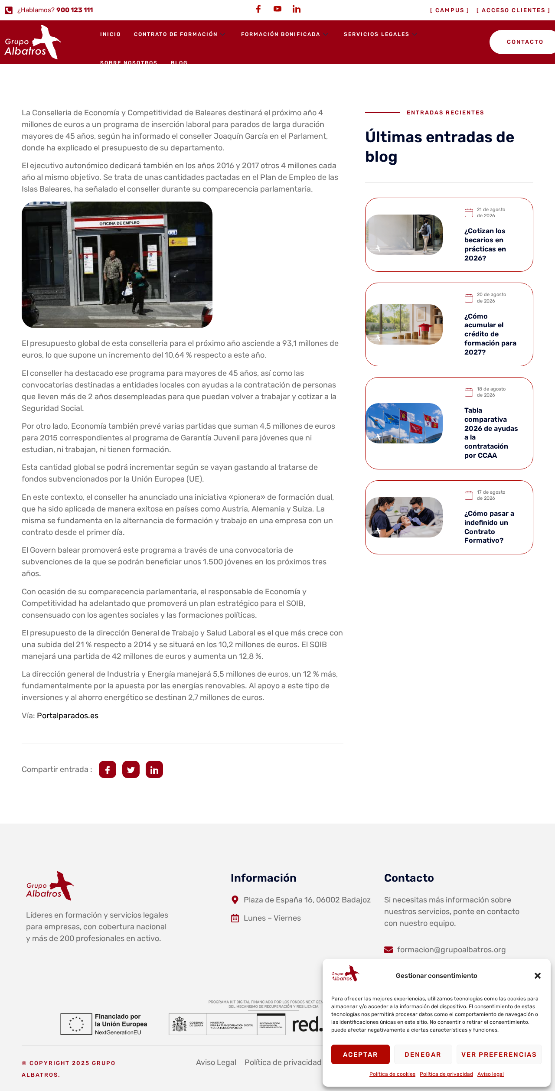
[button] (537, 975)
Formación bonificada (280, 34)
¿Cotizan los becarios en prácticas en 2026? (485, 244)
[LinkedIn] (296, 8)
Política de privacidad (446, 1074)
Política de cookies (392, 1074)
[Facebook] (258, 8)
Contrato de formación (176, 34)
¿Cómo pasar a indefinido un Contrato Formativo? (489, 526)
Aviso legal (490, 1074)
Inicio (110, 34)
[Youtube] (277, 8)
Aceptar (360, 1054)
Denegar (423, 1054)
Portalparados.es (67, 715)
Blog (179, 63)
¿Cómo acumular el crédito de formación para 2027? (490, 334)
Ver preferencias (499, 1054)
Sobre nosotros (129, 63)
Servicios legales (377, 34)
